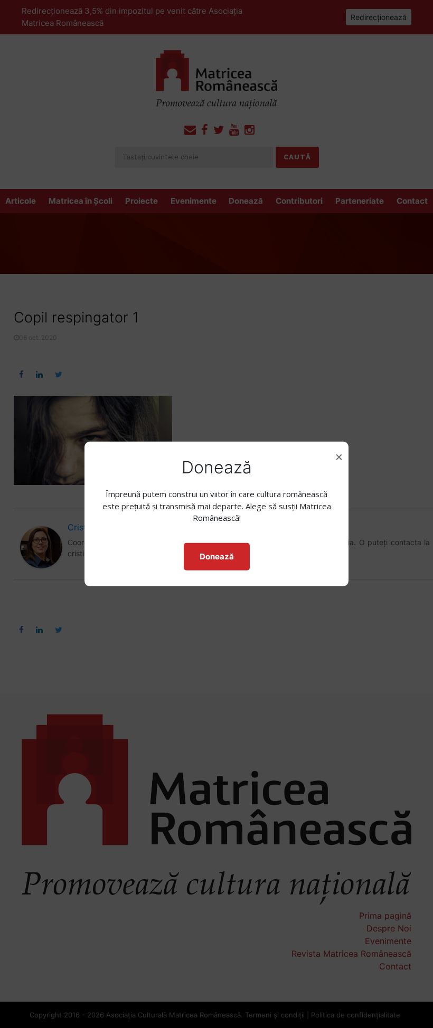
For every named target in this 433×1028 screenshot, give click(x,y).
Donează (217, 556)
